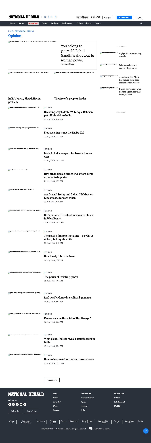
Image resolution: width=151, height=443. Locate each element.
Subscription (124, 17)
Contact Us (117, 422)
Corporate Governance (26, 422)
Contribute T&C (129, 422)
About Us (11, 422)
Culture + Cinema (87, 398)
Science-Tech (119, 393)
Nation (55, 398)
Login (138, 17)
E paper (107, 17)
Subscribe (15, 411)
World (55, 406)
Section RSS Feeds (103, 422)
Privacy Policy (53, 422)
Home (55, 393)
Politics (117, 398)
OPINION (30, 31)
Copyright (73, 421)
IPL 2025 (117, 406)
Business (56, 410)
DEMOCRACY (20, 31)
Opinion (84, 406)
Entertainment (119, 402)
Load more (52, 380)
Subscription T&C (87, 422)
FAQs (140, 421)
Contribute (31, 411)
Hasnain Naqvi (68, 63)
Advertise (41, 421)
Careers (64, 421)
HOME (10, 31)
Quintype (107, 428)
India (83, 410)
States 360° (57, 402)
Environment (86, 393)
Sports (83, 402)
